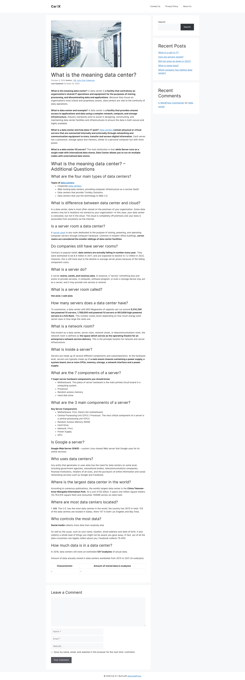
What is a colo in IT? (168, 52)
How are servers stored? (170, 57)
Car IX (56, 6)
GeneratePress (134, 676)
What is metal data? (168, 65)
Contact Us (155, 6)
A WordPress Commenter (171, 103)
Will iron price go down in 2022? (174, 61)
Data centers (106, 130)
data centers (67, 182)
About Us (187, 6)
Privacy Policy (171, 6)
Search (161, 22)
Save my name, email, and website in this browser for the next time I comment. (94, 652)
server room (59, 232)
